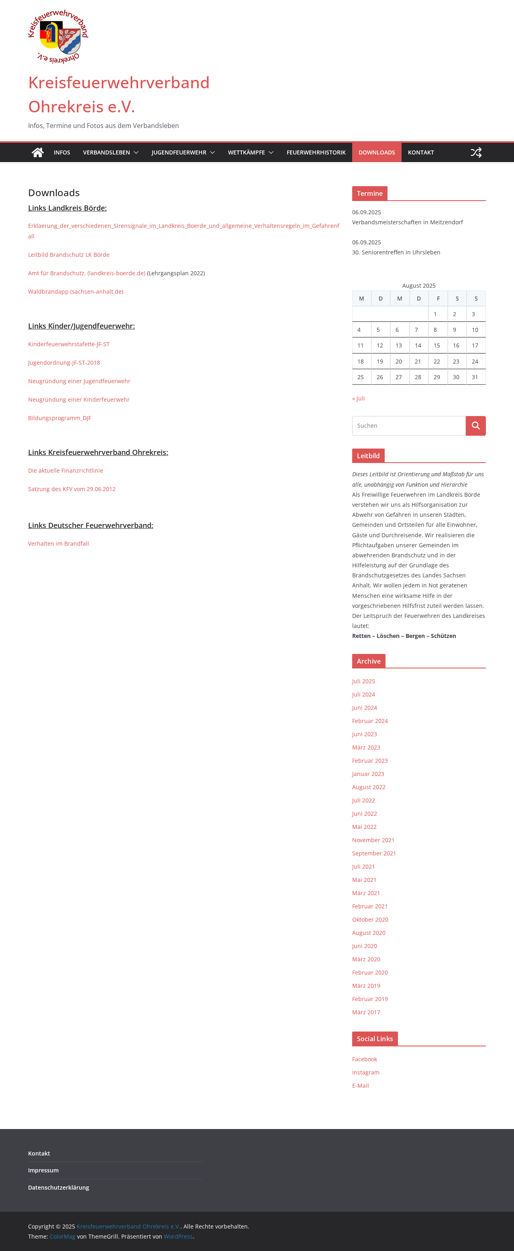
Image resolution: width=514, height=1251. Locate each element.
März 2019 (366, 985)
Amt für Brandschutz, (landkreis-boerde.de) (86, 273)
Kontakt (421, 152)
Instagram (365, 1072)
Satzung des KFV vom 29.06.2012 (72, 489)
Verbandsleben (106, 152)
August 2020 (369, 932)
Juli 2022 (363, 800)
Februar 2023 (370, 760)
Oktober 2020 (370, 919)
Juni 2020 (364, 946)
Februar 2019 (370, 999)
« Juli (358, 398)
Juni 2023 (364, 734)
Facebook (364, 1059)
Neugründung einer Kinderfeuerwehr (79, 399)
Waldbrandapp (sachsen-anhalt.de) (75, 291)
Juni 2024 (364, 707)
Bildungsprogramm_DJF (59, 418)
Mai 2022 (364, 827)
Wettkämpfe (246, 152)
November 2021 (373, 840)
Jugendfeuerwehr (179, 152)
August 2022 (369, 787)
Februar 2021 (370, 906)
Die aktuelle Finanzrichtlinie (65, 470)
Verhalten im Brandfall (58, 543)
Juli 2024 (363, 694)
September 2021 (374, 853)
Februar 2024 (370, 721)
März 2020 (366, 959)
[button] (134, 152)
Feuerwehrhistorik (316, 152)
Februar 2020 (370, 972)
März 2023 (366, 747)
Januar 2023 (368, 774)
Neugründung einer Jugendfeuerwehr (79, 381)
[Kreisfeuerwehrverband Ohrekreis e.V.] (37, 152)
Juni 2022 (364, 813)
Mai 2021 (364, 879)
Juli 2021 (363, 866)
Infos (62, 152)
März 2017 (366, 1012)
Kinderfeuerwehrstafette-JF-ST (69, 344)
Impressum (43, 1170)
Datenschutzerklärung (58, 1187)
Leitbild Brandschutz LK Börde (69, 254)
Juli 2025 (363, 681)
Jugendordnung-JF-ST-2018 (64, 362)
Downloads (377, 152)
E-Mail (360, 1085)
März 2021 (366, 893)
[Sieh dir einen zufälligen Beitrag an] (476, 152)
